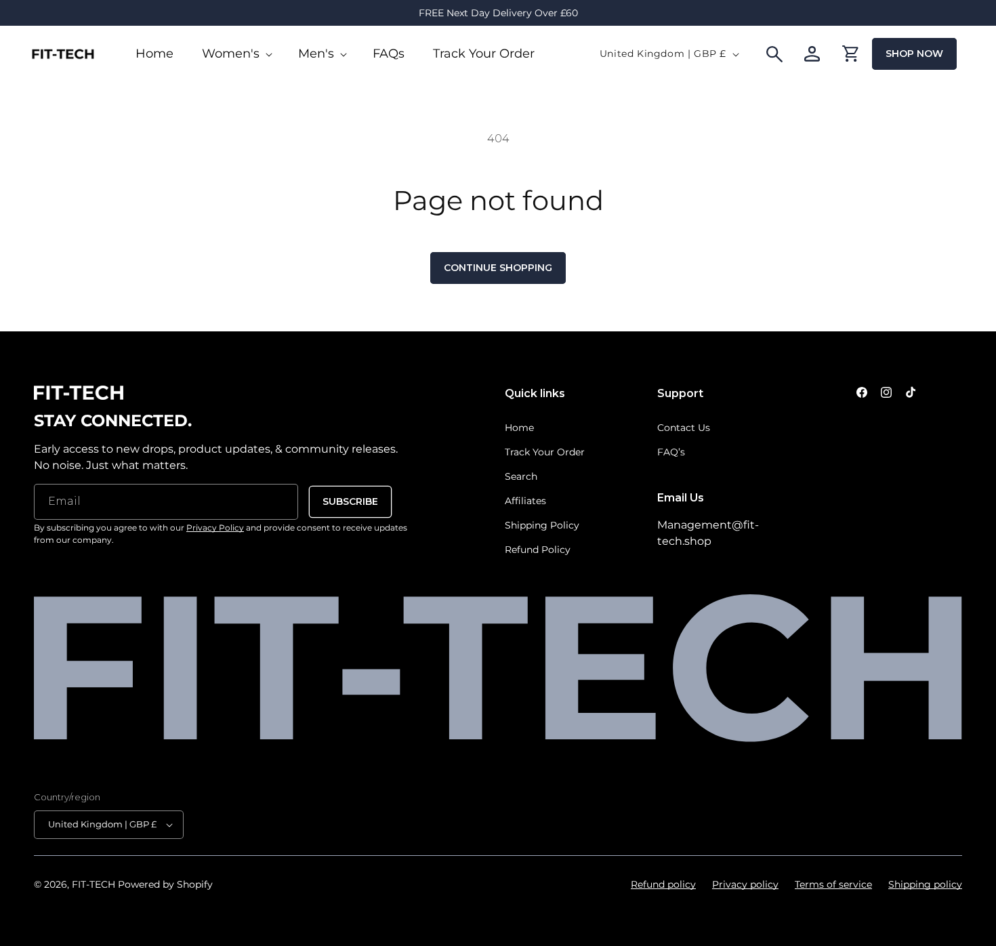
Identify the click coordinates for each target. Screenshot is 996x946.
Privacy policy (745, 884)
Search (521, 476)
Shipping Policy (542, 525)
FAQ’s (671, 452)
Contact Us (683, 427)
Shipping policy (925, 884)
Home (519, 427)
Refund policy (663, 884)
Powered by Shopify (165, 884)
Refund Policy (537, 549)
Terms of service (833, 884)
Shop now (914, 53)
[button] (236, 54)
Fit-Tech (93, 884)
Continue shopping (498, 268)
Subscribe (350, 501)
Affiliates (525, 501)
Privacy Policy (215, 527)
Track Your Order (545, 452)
